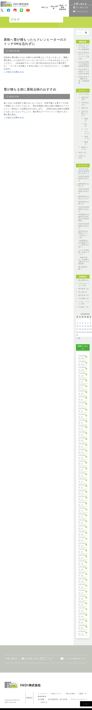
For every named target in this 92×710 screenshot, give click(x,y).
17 (77, 329)
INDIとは (44, 7)
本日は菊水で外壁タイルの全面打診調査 (83, 71)
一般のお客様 (53, 7)
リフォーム (86, 131)
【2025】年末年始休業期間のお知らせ (83, 171)
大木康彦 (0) (83, 298)
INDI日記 (85, 103)
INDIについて (56, 694)
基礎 (86, 119)
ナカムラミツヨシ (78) (83, 284)
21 (88, 329)
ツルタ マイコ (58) (83, 303)
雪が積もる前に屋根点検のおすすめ (30, 89)
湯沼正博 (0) (83, 295)
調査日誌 (85, 97)
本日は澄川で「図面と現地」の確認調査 (83, 80)
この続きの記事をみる (14, 72)
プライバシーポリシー (79, 699)
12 (83, 326)
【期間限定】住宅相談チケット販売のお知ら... (83, 244)
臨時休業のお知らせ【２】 (83, 197)
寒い (86, 124)
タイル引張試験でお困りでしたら (83, 252)
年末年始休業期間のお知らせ (83, 178)
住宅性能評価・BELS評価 (57, 699)
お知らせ (82, 156)
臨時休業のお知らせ (83, 185)
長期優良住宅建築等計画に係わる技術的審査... (83, 217)
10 (77, 326)
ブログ (81, 94)
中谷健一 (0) (83, 307)
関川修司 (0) (83, 289)
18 (80, 329)
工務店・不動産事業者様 (62, 7)
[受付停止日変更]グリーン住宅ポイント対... (83, 234)
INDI (80, 152)
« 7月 (78, 338)
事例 (83, 108)
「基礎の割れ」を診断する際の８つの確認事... (83, 260)
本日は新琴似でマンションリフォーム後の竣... (83, 55)
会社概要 (41, 699)
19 (83, 329)
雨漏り (86, 138)
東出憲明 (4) (83, 280)
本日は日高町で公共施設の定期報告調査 (83, 64)
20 (85, 329)
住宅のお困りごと (85, 112)
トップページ (43, 694)
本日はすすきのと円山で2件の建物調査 (83, 47)
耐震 (86, 142)
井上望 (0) (82, 292)
